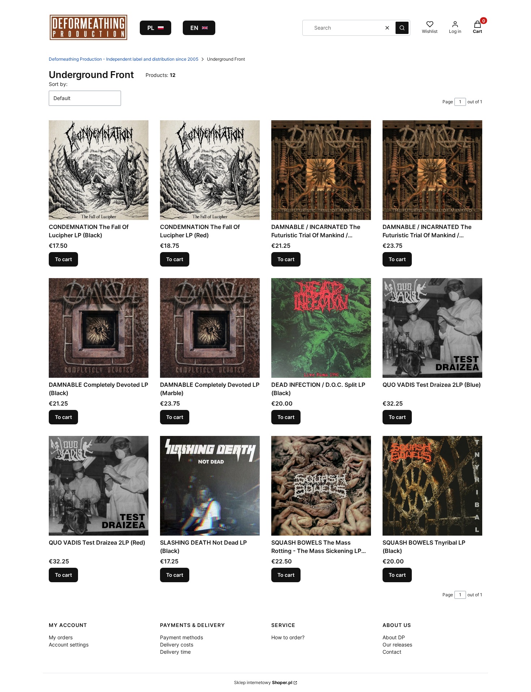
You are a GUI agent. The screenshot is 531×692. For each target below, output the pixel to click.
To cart (63, 259)
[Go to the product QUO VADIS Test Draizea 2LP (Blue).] (432, 328)
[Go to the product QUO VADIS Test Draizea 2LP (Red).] (98, 486)
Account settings (68, 644)
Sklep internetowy (263, 682)
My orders (61, 637)
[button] (402, 28)
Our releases (397, 644)
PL (150, 27)
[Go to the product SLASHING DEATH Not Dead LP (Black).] (210, 486)
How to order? (288, 637)
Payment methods (181, 637)
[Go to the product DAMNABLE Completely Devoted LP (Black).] (98, 328)
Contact (392, 652)
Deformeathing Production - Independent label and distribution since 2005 (123, 59)
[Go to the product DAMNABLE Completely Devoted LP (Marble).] (210, 328)
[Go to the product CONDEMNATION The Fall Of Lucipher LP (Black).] (98, 170)
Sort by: (58, 84)
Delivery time (175, 652)
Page (447, 101)
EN (194, 27)
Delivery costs (176, 644)
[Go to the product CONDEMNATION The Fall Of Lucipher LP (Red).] (210, 170)
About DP (394, 637)
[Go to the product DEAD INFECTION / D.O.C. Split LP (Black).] (321, 328)
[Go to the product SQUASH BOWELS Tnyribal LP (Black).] (432, 486)
